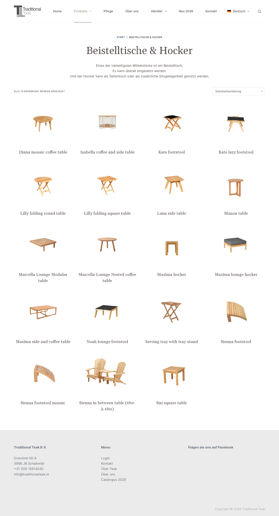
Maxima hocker (171, 274)
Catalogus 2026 (113, 480)
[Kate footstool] (172, 122)
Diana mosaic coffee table (43, 152)
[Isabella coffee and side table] (107, 122)
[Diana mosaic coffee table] (43, 122)
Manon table (236, 213)
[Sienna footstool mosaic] (43, 373)
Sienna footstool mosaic (43, 403)
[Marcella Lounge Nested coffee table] (107, 244)
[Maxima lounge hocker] (236, 244)
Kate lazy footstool (236, 152)
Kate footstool (171, 152)
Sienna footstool (236, 341)
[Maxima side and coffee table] (43, 312)
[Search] (259, 11)
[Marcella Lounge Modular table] (43, 244)
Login (105, 458)
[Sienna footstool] (236, 312)
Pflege (108, 11)
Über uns (132, 11)
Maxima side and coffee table (43, 341)
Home (57, 11)
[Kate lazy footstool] (236, 122)
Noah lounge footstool (107, 341)
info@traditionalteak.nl (31, 474)
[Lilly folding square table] (107, 183)
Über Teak (109, 469)
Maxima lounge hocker (236, 274)
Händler (157, 11)
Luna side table (171, 213)
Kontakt (211, 11)
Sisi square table (171, 403)
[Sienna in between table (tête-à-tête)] (107, 373)
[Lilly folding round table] (43, 183)
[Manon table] (236, 183)
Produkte (80, 11)
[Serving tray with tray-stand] (172, 312)
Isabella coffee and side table (107, 152)
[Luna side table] (172, 183)
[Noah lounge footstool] (107, 312)
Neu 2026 (186, 11)
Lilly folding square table (107, 213)
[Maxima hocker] (172, 244)
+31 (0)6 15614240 (28, 469)
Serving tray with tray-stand (171, 341)
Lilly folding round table (43, 213)
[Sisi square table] (172, 373)
